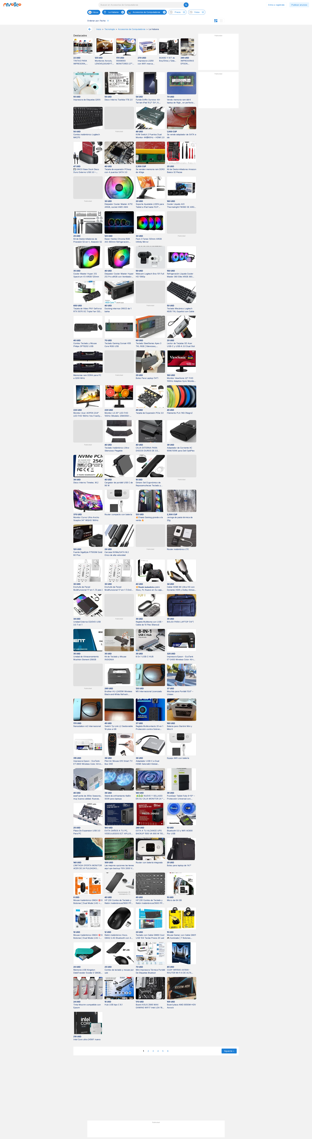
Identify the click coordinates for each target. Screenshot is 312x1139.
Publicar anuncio (299, 5)
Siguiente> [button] (229, 1051)
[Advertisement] (218, 53)
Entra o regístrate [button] (276, 5)
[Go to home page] (12, 5)
